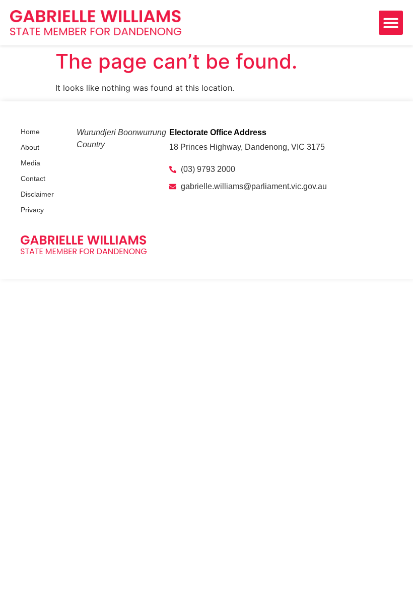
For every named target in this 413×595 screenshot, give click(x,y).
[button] (391, 23)
